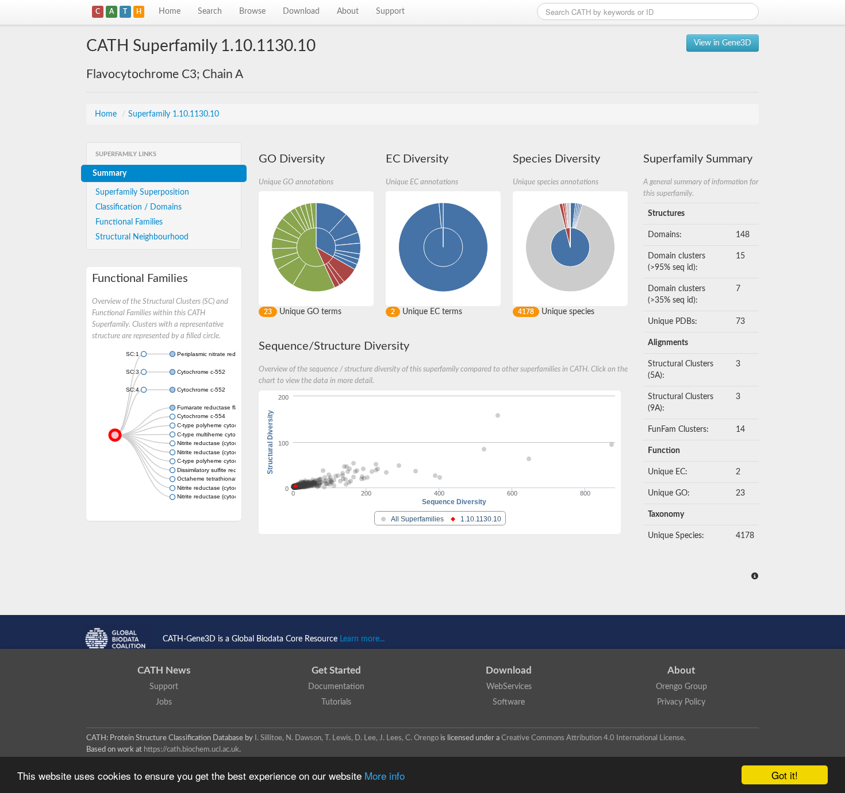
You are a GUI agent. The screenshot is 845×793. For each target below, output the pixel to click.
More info (384, 775)
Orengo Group (681, 687)
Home (169, 11)
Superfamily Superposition (142, 192)
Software (509, 702)
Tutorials (336, 702)
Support (390, 11)
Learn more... (362, 639)
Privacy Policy (681, 702)
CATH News (163, 670)
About (348, 11)
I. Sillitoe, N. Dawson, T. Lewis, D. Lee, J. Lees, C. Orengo (347, 737)
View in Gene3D (722, 43)
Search (210, 11)
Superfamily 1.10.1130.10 (173, 114)
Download (301, 11)
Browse (252, 11)
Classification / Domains (138, 207)
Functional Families (129, 222)
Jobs (164, 702)
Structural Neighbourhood (142, 237)
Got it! (784, 775)
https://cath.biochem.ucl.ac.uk (191, 749)
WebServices (509, 687)
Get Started (336, 670)
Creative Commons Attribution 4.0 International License (592, 737)
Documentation (336, 687)
